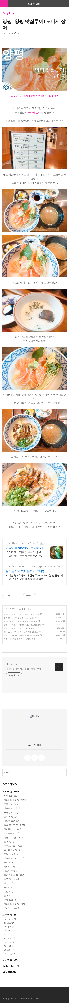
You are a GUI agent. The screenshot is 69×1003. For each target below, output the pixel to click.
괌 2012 (9, 895)
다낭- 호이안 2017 (14, 837)
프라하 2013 (11, 887)
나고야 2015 (11, 870)
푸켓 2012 (10, 900)
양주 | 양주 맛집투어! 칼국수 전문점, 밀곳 (21, 614)
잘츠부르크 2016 (14, 858)
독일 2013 (10, 891)
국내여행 (10, 960)
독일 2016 (11, 854)
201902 (9, 926)
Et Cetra (9, 971)
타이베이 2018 (13, 829)
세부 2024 (11, 796)
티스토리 (5, 992)
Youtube (34, 757)
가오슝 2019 (11, 820)
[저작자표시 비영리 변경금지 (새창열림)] (40, 595)
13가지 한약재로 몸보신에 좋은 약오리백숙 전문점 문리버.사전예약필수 (24, 554)
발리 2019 (11, 816)
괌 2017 (9, 841)
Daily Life (8, 13)
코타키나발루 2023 (15, 800)
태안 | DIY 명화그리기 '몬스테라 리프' (20, 639)
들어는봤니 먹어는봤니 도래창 (25, 571)
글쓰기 (16, 992)
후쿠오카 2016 (13, 845)
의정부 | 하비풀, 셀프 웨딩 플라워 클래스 (21, 635)
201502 (9, 938)
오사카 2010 (11, 908)
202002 (10, 919)
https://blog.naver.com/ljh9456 (22, 543)
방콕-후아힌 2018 (14, 825)
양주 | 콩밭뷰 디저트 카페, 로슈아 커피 (20, 621)
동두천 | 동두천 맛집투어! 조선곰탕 (19, 618)
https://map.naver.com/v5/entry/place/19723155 (31, 566)
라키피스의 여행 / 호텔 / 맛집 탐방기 (24, 668)
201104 (9, 949)
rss (27, 757)
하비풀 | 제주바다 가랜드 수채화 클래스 (21, 632)
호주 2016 (11, 862)
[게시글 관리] (19, 595)
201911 (9, 923)
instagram (41, 757)
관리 (11, 992)
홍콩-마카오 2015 (14, 875)
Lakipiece (15, 998)
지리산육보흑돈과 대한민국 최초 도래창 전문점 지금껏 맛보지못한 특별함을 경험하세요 (34, 577)
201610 (10, 930)
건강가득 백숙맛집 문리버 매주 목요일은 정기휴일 (24, 548)
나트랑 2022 (12, 808)
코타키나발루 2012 (14, 904)
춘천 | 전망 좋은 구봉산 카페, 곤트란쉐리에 (22, 625)
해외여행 (10, 791)
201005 (9, 953)
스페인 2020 (12, 812)
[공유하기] (15, 595)
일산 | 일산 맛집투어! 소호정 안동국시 (20, 628)
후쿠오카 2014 (12, 879)
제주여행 (9, 914)
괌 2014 (9, 883)
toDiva (36, 998)
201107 (9, 946)
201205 (9, 942)
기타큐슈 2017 (12, 833)
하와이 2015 (11, 866)
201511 (9, 934)
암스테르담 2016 (14, 850)
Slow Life (34, 3)
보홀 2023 (11, 804)
